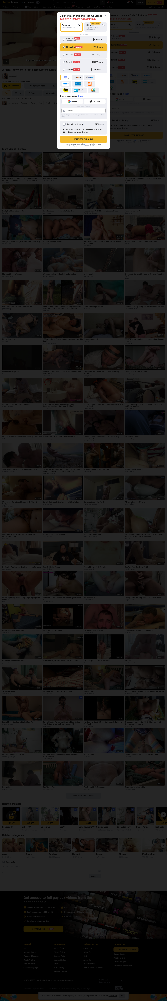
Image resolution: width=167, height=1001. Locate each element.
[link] (105, 15)
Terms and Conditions (92, 115)
